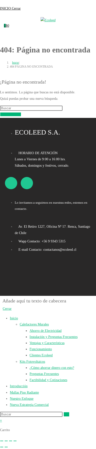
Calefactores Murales (34, 324)
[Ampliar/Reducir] (1, 440)
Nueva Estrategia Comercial (29, 405)
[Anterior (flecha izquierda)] (1, 447)
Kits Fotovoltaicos (32, 361)
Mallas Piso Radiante (24, 392)
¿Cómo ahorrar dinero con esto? (52, 368)
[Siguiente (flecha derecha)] (6, 447)
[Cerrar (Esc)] (15, 440)
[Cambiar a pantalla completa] (6, 440)
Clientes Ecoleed (41, 355)
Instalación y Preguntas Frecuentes (54, 337)
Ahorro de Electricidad (46, 331)
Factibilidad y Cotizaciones (48, 380)
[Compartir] (10, 440)
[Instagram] (27, 183)
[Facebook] (11, 183)
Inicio (14, 318)
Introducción (19, 386)
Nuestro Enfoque (21, 398)
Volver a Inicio (10, 114)
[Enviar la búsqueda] (66, 414)
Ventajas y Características (47, 343)
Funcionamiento (41, 349)
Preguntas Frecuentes (44, 374)
